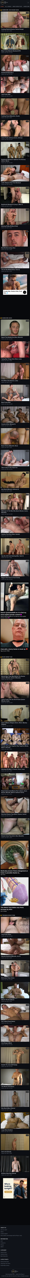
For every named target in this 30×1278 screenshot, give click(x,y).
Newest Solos (4, 1252)
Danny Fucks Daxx (5, 1261)
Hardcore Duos (4, 1254)
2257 (2, 1241)
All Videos (8, 6)
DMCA (2, 1231)
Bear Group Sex (17, 6)
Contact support (4, 1233)
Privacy (2, 1245)
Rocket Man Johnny (5, 1265)
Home (2, 6)
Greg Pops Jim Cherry (5, 1263)
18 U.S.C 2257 (4, 1229)
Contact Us (3, 1243)
